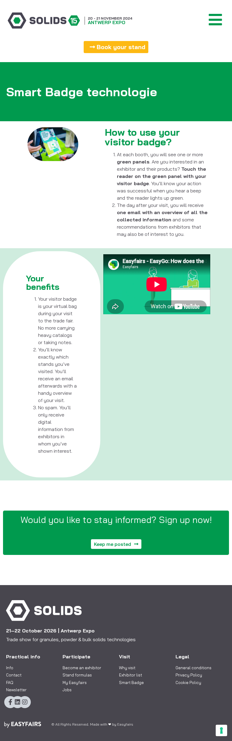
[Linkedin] (17, 702)
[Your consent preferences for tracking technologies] (221, 730)
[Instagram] (25, 702)
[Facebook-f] (10, 702)
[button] (116, 47)
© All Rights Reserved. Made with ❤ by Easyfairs (92, 724)
